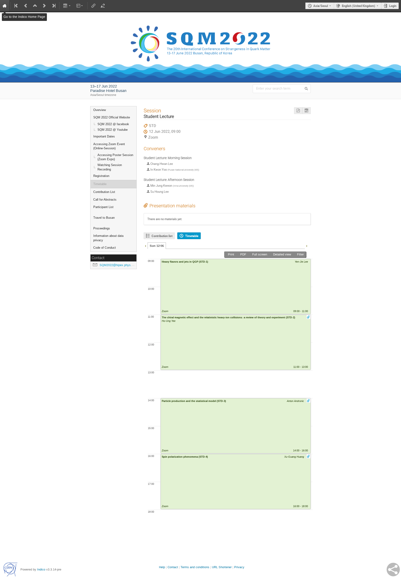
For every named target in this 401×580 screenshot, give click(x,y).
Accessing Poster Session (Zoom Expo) (115, 157)
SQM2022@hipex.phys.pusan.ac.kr (123, 265)
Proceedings (101, 228)
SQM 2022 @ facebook (113, 124)
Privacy (239, 567)
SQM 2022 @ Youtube (112, 129)
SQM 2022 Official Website (111, 117)
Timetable (100, 184)
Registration (101, 176)
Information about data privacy (108, 238)
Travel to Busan (104, 217)
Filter (300, 254)
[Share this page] (393, 570)
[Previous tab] (145, 245)
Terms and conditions (195, 567)
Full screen (259, 254)
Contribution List (104, 192)
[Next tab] (306, 245)
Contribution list (162, 236)
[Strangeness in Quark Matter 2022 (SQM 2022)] (200, 15)
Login (392, 6)
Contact (173, 567)
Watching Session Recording (109, 167)
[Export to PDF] (298, 110)
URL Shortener (222, 567)
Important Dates (104, 136)
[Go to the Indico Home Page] (4, 6)
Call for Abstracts (104, 199)
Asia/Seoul (320, 6)
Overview (99, 110)
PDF (243, 254)
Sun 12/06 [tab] (157, 246)
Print (231, 254)
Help (162, 567)
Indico (41, 569)
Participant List (103, 207)
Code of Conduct (104, 247)
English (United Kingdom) (358, 6)
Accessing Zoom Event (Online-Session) (109, 146)
